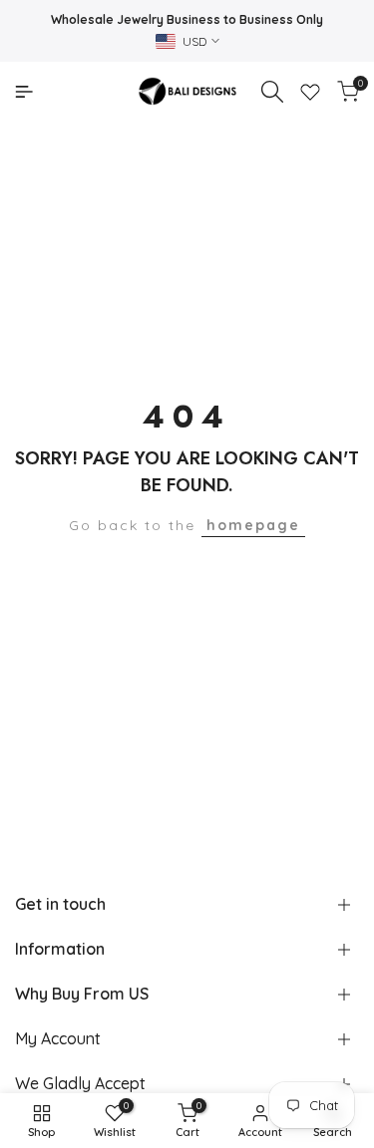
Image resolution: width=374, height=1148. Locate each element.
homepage (253, 525)
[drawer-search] (272, 92)
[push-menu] (24, 92)
